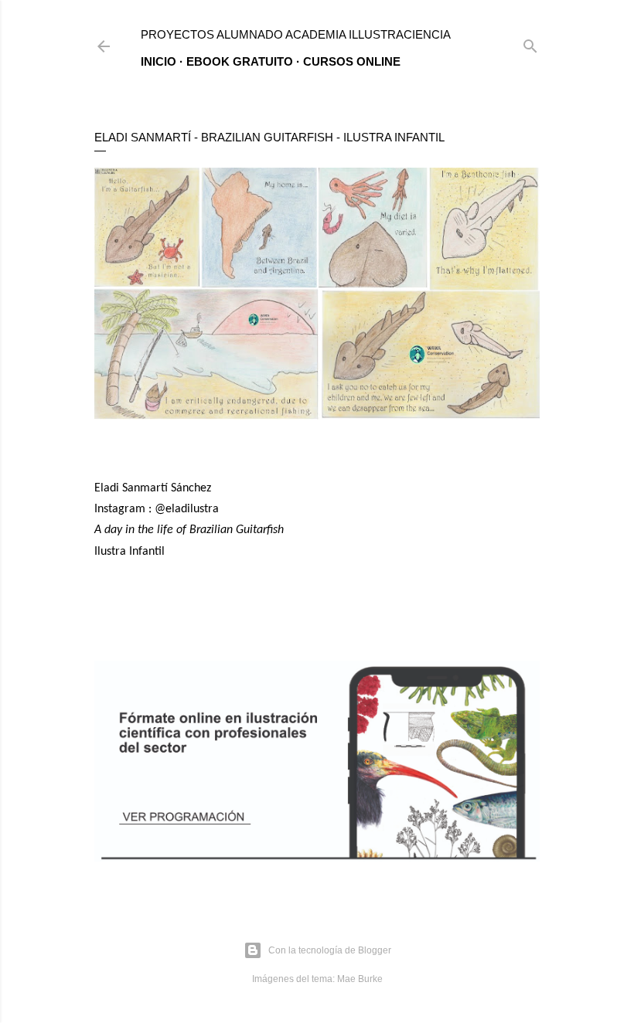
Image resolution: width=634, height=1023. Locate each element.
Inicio (158, 61)
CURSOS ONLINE (352, 61)
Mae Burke (360, 979)
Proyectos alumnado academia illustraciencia (296, 34)
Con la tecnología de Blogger (329, 950)
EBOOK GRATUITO (239, 61)
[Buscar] (530, 43)
